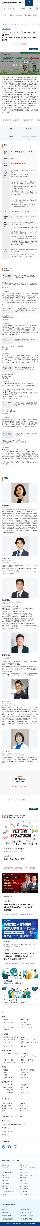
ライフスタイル (8, 1090)
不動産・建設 (25, 1072)
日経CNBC (5, 1189)
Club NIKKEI (5, 1168)
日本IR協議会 (23, 1191)
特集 (3, 1111)
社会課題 (17, 120)
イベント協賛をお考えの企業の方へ (13, 1124)
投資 (26, 869)
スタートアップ (26, 1024)
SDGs (23, 1037)
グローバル (7, 1042)
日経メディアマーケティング (28, 1175)
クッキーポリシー (8, 1131)
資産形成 (32, 869)
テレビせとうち (6, 1186)
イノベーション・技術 (10, 1053)
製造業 (5, 1070)
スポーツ (23, 1090)
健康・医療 (24, 1087)
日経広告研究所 (24, 1194)
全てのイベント (25, 1111)
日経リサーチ (5, 1178)
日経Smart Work (6, 1172)
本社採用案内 (5, 1212)
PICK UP (23, 1103)
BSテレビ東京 (24, 1186)
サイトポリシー (7, 1128)
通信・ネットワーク (27, 1060)
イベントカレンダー (8, 1103)
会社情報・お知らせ (7, 1215)
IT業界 (5, 1075)
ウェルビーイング (26, 1046)
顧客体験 (6, 1029)
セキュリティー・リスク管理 (29, 1056)
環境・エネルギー (9, 1039)
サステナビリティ (28, 120)
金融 (4, 1072)
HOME (4, 15)
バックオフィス (8, 1027)
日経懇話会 (5, 1194)
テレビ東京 (23, 1178)
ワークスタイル (8, 1022)
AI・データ (24, 1053)
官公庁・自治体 (8, 1077)
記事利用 (4, 1209)
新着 (21, 1106)
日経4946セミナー (25, 1165)
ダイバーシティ (8, 1046)
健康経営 (23, 1022)
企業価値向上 (7, 120)
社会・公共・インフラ (17, 24)
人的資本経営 (24, 963)
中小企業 (23, 1075)
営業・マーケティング (28, 1027)
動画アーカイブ (7, 1108)
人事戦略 (7, 963)
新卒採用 (15, 963)
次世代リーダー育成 (10, 914)
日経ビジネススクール (8, 1165)
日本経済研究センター (8, 1191)
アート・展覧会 (8, 1092)
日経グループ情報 (26, 1212)
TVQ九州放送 (23, 1183)
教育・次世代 (7, 1087)
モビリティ (24, 1062)
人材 (30, 914)
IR (4, 1024)
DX (4, 1056)
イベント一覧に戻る (20, 800)
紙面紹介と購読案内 (7, 1219)
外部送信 (5, 1135)
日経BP (4, 1175)
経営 (32, 963)
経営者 (5, 24)
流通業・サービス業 (27, 1070)
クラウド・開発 (8, 1060)
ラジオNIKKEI (24, 1189)
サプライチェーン (9, 1062)
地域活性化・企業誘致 (10, 1037)
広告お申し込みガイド (27, 1215)
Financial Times (24, 1172)
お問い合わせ (6, 1121)
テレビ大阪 (5, 1180)
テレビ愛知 (23, 1180)
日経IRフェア (8, 869)
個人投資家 (18, 869)
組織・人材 (24, 1020)
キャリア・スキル (9, 1085)
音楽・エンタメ (26, 1092)
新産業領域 (24, 1077)
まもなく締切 (6, 1106)
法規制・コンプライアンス (29, 1042)
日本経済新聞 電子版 (26, 1219)
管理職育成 (23, 914)
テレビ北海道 (5, 1183)
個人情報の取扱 (25, 1209)
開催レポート (24, 1108)
